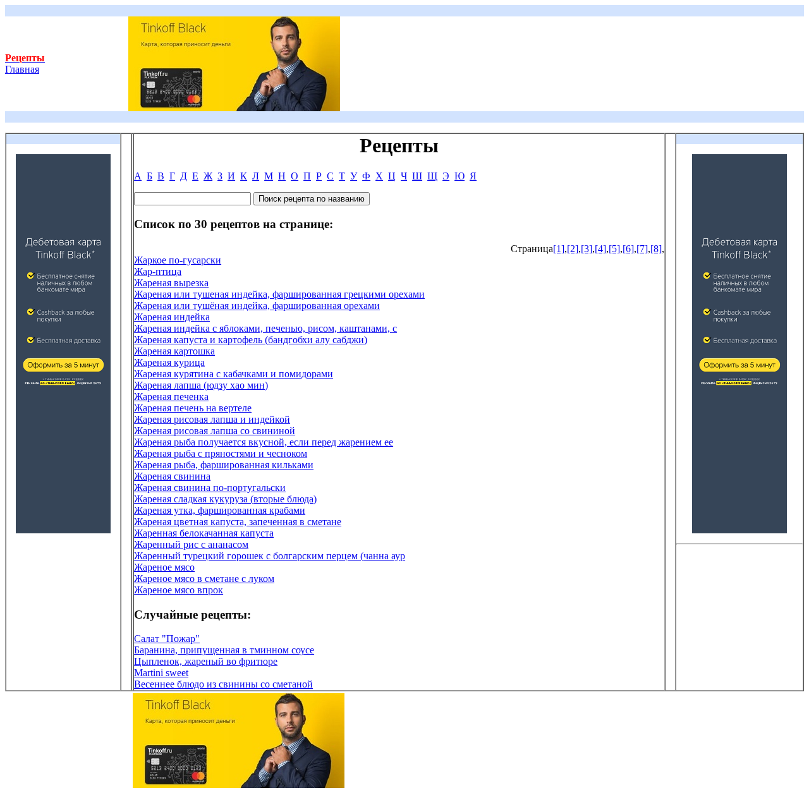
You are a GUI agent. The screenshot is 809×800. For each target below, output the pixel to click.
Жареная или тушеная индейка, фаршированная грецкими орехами (279, 294)
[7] (642, 248)
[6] (628, 248)
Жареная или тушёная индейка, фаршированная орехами (257, 305)
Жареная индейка (172, 317)
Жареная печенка (171, 396)
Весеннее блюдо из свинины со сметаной (223, 684)
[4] (600, 248)
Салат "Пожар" (167, 638)
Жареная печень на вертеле (193, 408)
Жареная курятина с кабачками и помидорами (233, 373)
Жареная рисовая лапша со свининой (214, 430)
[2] (572, 248)
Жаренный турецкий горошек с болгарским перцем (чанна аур (269, 555)
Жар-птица (157, 271)
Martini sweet (161, 672)
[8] (656, 248)
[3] (586, 248)
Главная (25, 63)
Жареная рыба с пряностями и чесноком (220, 453)
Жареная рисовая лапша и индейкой (212, 419)
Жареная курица (169, 362)
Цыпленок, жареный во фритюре (205, 661)
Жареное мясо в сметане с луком (204, 578)
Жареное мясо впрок (178, 590)
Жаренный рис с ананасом (191, 544)
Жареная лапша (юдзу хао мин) (201, 385)
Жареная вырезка (171, 282)
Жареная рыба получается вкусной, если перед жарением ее (263, 442)
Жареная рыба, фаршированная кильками (223, 464)
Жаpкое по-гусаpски (177, 260)
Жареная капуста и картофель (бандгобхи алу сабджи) (250, 339)
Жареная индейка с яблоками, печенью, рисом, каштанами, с (265, 328)
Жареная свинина (172, 476)
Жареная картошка (174, 351)
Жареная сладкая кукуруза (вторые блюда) (225, 499)
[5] (614, 248)
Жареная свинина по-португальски (210, 487)
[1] (558, 248)
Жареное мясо (164, 567)
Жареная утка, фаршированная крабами (219, 510)
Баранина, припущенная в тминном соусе (224, 650)
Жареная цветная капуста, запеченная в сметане (237, 521)
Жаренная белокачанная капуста (204, 533)
